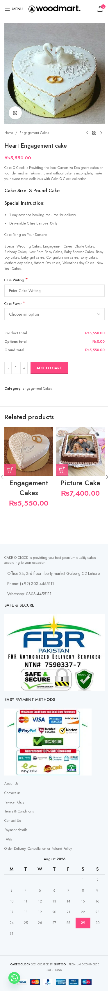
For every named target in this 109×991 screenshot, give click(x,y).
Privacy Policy (14, 802)
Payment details (15, 830)
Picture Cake (80, 483)
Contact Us (12, 820)
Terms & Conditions (19, 811)
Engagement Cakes (34, 132)
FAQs (8, 839)
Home (8, 132)
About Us (11, 783)
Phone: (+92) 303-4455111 (30, 584)
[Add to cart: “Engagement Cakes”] (10, 470)
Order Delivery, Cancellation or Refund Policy (38, 848)
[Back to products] (94, 133)
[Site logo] (54, 8)
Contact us (12, 793)
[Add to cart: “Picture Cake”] (62, 470)
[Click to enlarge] (15, 112)
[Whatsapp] (14, 978)
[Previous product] (87, 133)
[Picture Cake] (80, 451)
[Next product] (101, 133)
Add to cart (49, 368)
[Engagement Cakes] (28, 451)
